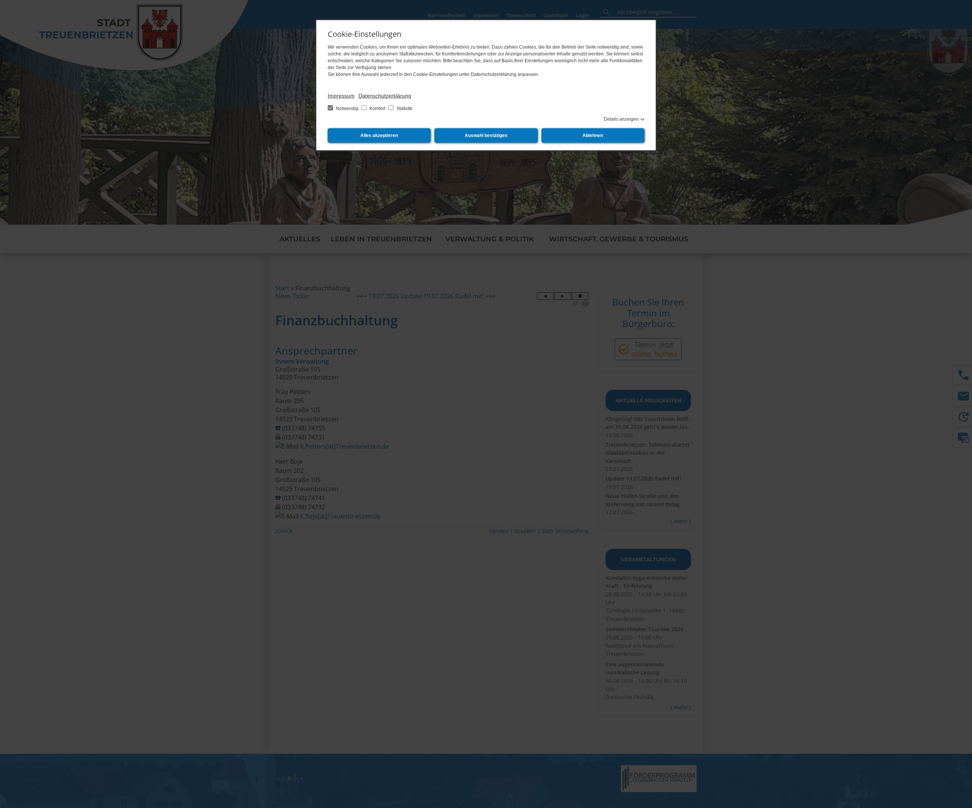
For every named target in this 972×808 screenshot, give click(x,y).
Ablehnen (592, 135)
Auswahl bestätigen (486, 135)
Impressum (341, 96)
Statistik (403, 108)
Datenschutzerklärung (384, 96)
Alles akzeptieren (379, 135)
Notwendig (347, 108)
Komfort (377, 108)
